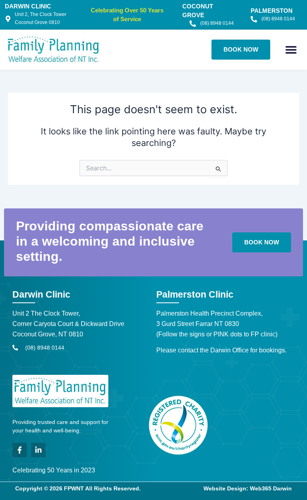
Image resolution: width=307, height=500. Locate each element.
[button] (291, 49)
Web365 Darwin (271, 488)
